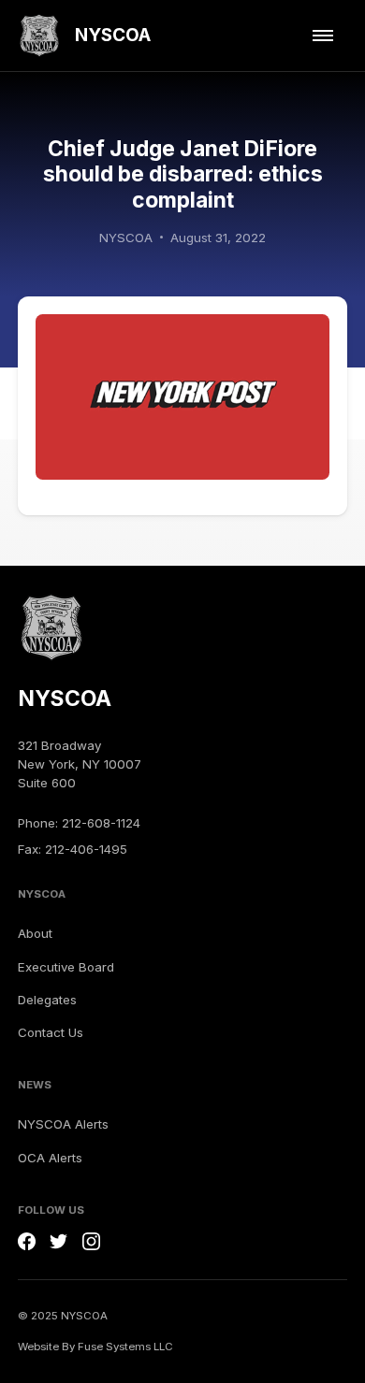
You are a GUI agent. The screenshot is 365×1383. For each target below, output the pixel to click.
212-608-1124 (101, 822)
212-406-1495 (86, 849)
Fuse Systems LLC (125, 1346)
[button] (322, 36)
